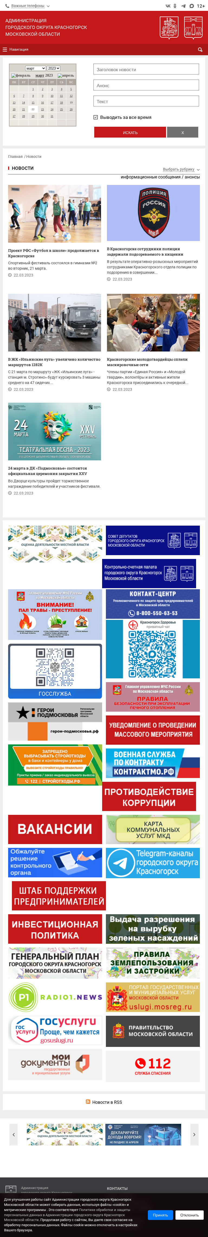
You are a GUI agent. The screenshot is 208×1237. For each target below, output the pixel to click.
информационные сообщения (151, 177)
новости (23, 168)
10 (52, 95)
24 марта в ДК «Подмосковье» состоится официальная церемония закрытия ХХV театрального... (47, 471)
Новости (33, 156)
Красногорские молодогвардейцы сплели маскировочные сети (147, 362)
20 (14, 109)
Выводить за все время (125, 117)
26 (71, 109)
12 (71, 95)
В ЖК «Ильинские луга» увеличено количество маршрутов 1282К (54, 362)
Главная (15, 156)
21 (23, 109)
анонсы (192, 177)
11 (61, 95)
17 (52, 102)
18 (61, 102)
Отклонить (189, 1215)
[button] (13, 1134)
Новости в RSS (107, 1102)
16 (42, 102)
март (39, 75)
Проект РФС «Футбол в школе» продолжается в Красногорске (53, 253)
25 (61, 109)
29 (33, 116)
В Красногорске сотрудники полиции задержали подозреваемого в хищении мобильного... (145, 252)
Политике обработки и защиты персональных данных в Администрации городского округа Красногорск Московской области (67, 1215)
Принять (160, 1215)
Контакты (117, 1188)
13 (14, 102)
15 (33, 102)
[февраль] (20, 75)
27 (14, 116)
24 (52, 109)
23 (42, 109)
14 (23, 102)
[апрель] (66, 75)
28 (23, 116)
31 (52, 116)
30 (42, 116)
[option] (65, 1134)
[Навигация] (5, 49)
